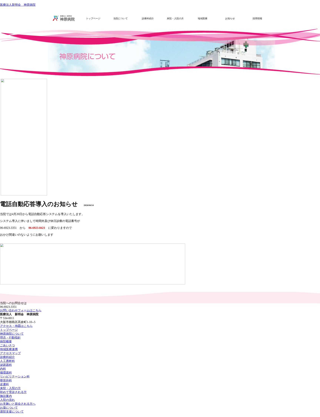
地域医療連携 (9, 349)
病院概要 (6, 341)
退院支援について (12, 411)
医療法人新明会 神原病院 (18, 4)
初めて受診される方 (13, 392)
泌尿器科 (6, 364)
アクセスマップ (10, 353)
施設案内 (6, 396)
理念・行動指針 (10, 337)
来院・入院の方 (10, 388)
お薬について (9, 407)
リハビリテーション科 (15, 376)
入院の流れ (7, 399)
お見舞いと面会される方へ (18, 403)
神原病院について (12, 333)
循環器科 (6, 372)
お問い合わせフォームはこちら (20, 310)
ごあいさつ (7, 345)
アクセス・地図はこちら (16, 325)
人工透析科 (7, 360)
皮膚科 (4, 384)
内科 (3, 368)
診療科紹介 (7, 357)
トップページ (9, 329)
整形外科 (6, 380)
